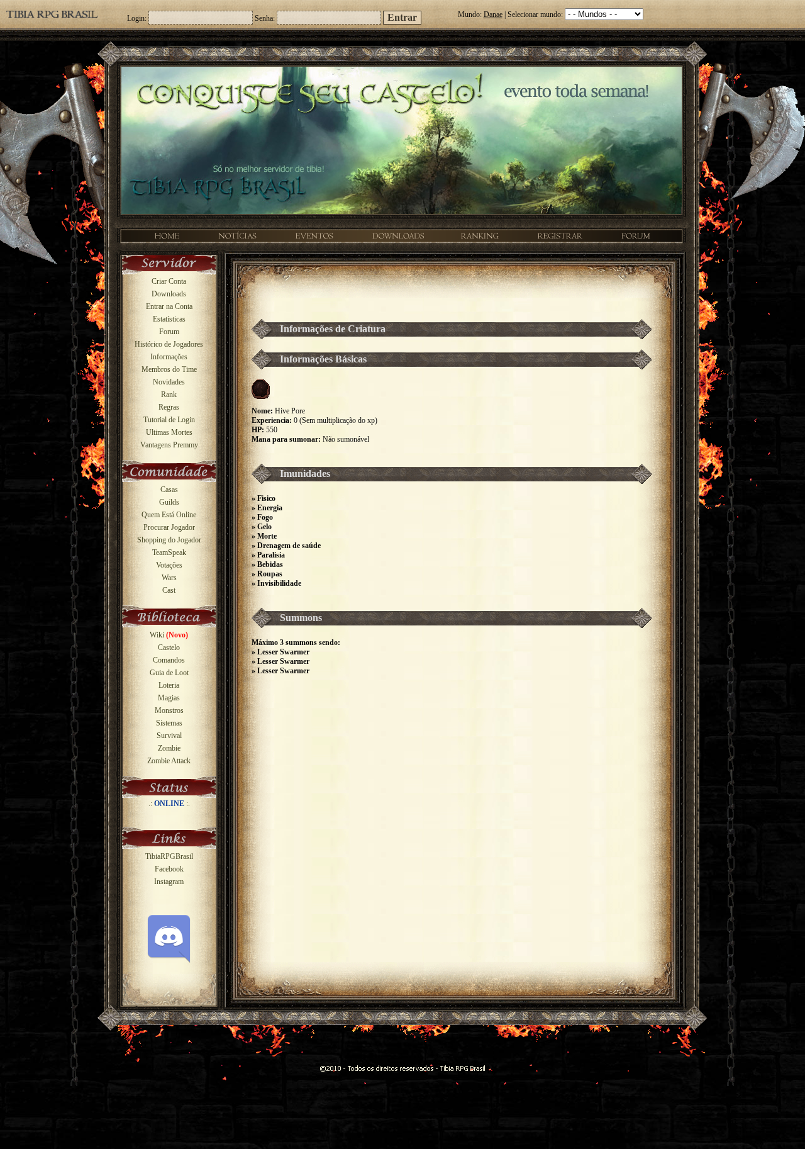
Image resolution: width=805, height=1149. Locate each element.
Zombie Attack (169, 760)
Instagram (169, 881)
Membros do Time (169, 369)
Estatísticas (169, 319)
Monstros (169, 710)
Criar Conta (169, 281)
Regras (168, 407)
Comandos (169, 660)
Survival (169, 735)
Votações (169, 565)
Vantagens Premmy (169, 444)
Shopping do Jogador (169, 539)
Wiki (169, 635)
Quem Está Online (169, 514)
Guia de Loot (169, 672)
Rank (169, 394)
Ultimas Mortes (169, 432)
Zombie (169, 748)
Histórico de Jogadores (169, 344)
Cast (168, 590)
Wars (169, 577)
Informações (168, 356)
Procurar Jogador (169, 527)
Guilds (169, 502)
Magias (169, 697)
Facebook (169, 869)
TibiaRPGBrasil (169, 856)
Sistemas (169, 723)
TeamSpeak (169, 552)
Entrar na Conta (169, 306)
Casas (169, 489)
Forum (169, 331)
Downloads (169, 293)
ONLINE (169, 803)
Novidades (169, 382)
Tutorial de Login (169, 419)
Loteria (168, 685)
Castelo (169, 647)
